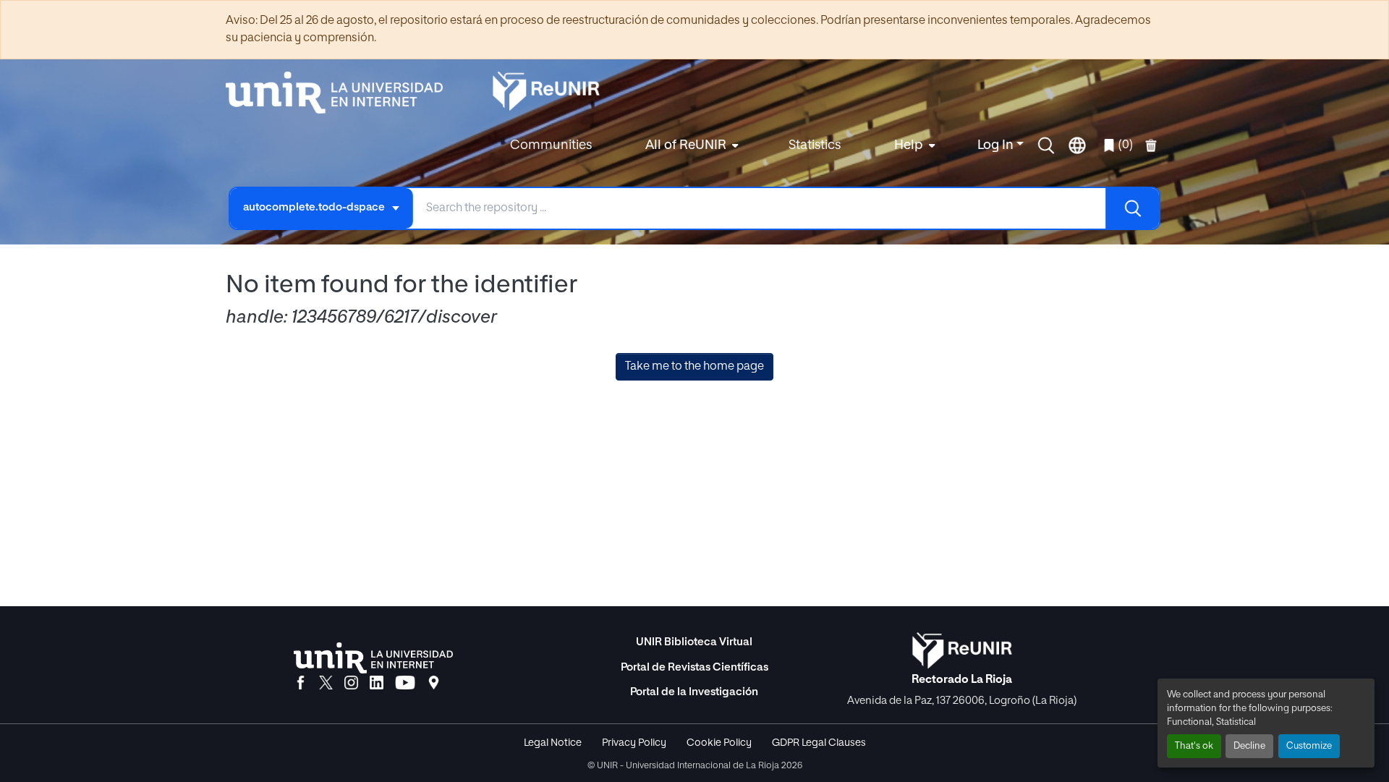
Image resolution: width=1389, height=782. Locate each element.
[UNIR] (373, 657)
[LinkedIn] (376, 683)
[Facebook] (300, 683)
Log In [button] (996, 145)
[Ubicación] (434, 683)
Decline (1249, 746)
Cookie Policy (719, 743)
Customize (1309, 746)
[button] (1046, 145)
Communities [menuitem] (551, 145)
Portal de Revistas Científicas (694, 667)
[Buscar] (1132, 208)
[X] (326, 683)
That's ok (1194, 746)
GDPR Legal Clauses (819, 743)
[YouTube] (405, 683)
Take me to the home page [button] (694, 367)
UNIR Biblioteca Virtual (694, 642)
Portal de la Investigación (694, 692)
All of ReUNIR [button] (685, 145)
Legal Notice (553, 743)
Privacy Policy (634, 743)
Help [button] (908, 145)
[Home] (341, 93)
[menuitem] (690, 146)
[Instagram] (351, 683)
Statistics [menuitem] (815, 145)
